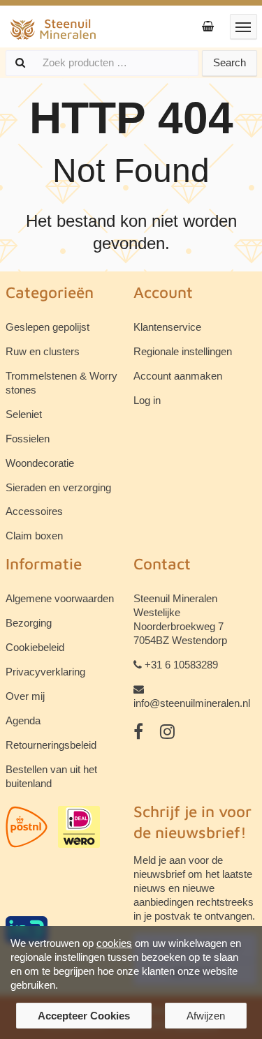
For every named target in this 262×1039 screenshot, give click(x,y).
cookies (114, 943)
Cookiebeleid (35, 647)
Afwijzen (206, 1016)
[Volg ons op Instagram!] (167, 732)
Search (229, 62)
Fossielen (28, 438)
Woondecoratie (40, 463)
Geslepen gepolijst (47, 327)
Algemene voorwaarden (60, 598)
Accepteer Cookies (84, 1016)
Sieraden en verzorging (58, 487)
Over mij (25, 696)
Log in (147, 400)
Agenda (23, 720)
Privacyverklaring (45, 672)
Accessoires (34, 511)
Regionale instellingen (182, 351)
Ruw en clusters (43, 351)
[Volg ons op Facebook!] (138, 732)
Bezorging (29, 623)
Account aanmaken (177, 376)
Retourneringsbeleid (51, 745)
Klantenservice (167, 327)
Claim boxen (34, 535)
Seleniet (24, 414)
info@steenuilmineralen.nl (191, 703)
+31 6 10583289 (181, 665)
